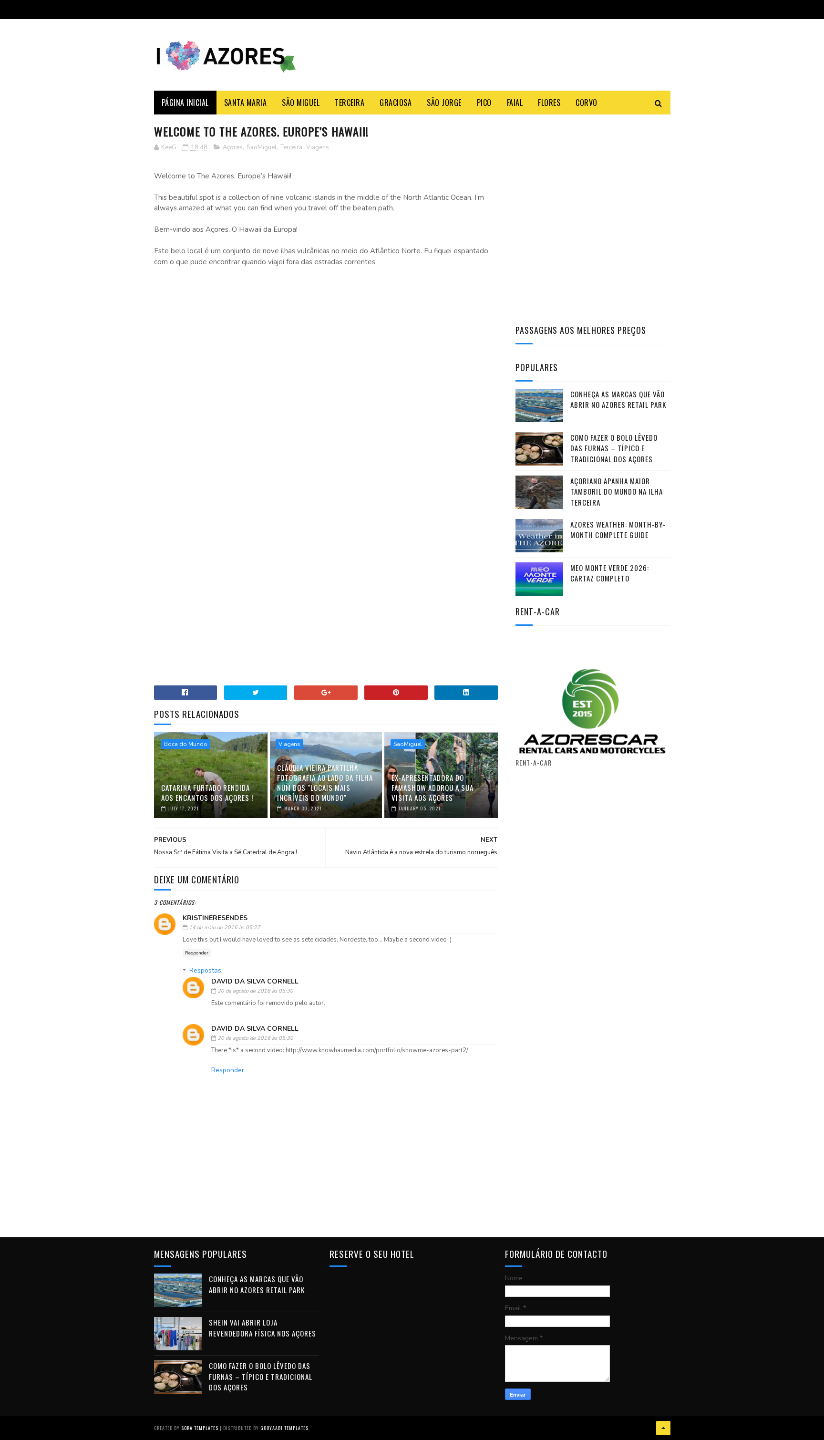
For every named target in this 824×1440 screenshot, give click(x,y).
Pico (484, 102)
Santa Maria (245, 102)
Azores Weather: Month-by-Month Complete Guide (618, 529)
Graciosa (396, 102)
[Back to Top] (663, 1428)
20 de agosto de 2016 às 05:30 (255, 991)
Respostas (205, 970)
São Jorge (444, 102)
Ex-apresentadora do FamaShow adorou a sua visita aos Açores (432, 787)
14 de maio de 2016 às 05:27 (224, 927)
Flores (549, 102)
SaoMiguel (262, 147)
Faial (515, 102)
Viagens (317, 147)
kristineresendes (215, 917)
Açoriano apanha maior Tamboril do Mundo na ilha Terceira (616, 492)
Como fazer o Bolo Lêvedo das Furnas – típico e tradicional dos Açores (614, 448)
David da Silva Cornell (255, 981)
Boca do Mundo (185, 744)
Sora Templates (199, 1427)
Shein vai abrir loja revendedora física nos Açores (262, 1327)
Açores (233, 147)
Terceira (349, 102)
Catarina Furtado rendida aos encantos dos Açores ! (207, 792)
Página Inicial (185, 102)
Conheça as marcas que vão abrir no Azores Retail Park (618, 399)
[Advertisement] (326, 355)
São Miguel (300, 102)
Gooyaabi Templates (284, 1427)
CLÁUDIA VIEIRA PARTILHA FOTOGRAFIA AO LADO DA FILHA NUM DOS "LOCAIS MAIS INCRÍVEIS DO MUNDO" (325, 782)
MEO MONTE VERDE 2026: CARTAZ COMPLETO (609, 573)
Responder (196, 953)
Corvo (586, 102)
